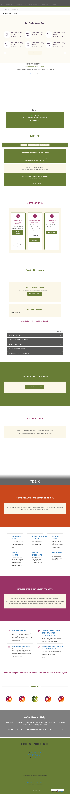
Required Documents (34, 239)
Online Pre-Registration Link (34, 387)
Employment (55, 4)
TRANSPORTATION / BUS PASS (37, 537)
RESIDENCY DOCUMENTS (16, 335)
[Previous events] (5, 53)
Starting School (44, 144)
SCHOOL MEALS (55, 537)
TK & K (36, 144)
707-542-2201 (36, 756)
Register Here (51, 232)
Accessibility (12, 790)
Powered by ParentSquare (35, 790)
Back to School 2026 (20, 4)
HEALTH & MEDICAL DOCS (17, 349)
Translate (61, 791)
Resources (44, 4)
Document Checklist (34, 293)
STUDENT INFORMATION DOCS (18, 340)
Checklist (24, 144)
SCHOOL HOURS (15, 554)
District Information (33, 4)
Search (30, 782)
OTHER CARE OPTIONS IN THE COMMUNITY (52, 647)
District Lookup (18, 232)
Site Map (35, 782)
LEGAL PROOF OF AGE (15, 344)
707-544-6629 (36, 757)
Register (31, 144)
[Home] (1, 4)
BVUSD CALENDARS (37, 554)
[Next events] (65, 53)
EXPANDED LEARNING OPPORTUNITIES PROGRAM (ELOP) (51, 633)
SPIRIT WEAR (57, 552)
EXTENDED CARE (16, 537)
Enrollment (8, 4)
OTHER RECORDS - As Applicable (19, 353)
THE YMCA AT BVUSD (20, 630)
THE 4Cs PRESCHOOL (21, 646)
